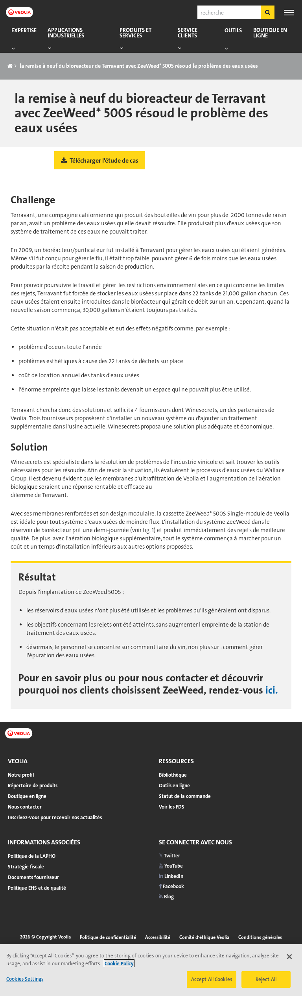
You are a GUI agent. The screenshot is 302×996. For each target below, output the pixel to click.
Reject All (266, 979)
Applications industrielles (66, 32)
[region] (151, 970)
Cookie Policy (119, 963)
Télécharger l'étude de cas (103, 160)
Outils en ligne (174, 785)
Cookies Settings (24, 979)
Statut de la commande (185, 796)
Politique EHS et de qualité (37, 888)
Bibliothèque (173, 775)
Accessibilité (157, 937)
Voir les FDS (171, 806)
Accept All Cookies (211, 979)
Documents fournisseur (33, 877)
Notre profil (21, 775)
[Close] (289, 956)
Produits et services (135, 32)
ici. (271, 690)
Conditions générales (260, 937)
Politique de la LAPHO (31, 856)
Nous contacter (25, 806)
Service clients (187, 32)
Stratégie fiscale (26, 866)
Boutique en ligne (270, 32)
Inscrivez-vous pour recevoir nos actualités (55, 817)
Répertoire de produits (32, 785)
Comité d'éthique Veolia (204, 937)
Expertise (24, 30)
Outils (233, 30)
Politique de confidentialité (108, 937)
